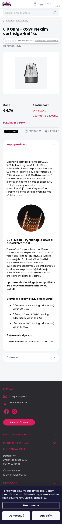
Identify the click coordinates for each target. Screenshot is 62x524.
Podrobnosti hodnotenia (47, 41)
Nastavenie (31, 505)
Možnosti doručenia (45, 115)
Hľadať (54, 12)
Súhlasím (46, 516)
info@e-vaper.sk (19, 396)
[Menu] (58, 4)
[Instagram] (14, 411)
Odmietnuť (16, 516)
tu (45, 498)
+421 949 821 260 (19, 402)
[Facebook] (6, 411)
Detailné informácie (15, 123)
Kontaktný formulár (19, 422)
